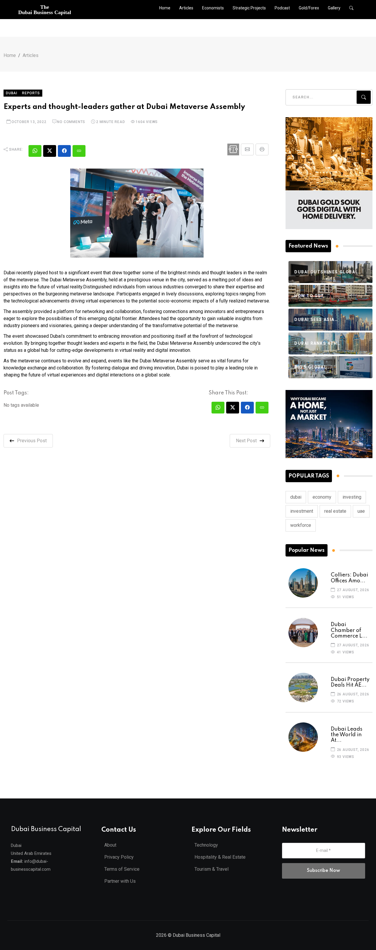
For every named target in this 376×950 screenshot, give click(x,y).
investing (352, 497)
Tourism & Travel (211, 869)
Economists (213, 8)
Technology (206, 845)
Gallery (334, 8)
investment (301, 511)
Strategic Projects (249, 8)
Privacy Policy (119, 857)
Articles (186, 8)
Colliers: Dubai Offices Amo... (349, 577)
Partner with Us (120, 881)
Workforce (300, 525)
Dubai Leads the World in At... (346, 735)
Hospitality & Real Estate (220, 857)
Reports (31, 93)
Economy (322, 497)
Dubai (11, 93)
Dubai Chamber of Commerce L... (349, 630)
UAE (361, 511)
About (110, 845)
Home (164, 8)
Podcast (282, 8)
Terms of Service (122, 869)
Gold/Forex (309, 8)
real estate (335, 511)
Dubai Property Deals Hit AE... (350, 682)
